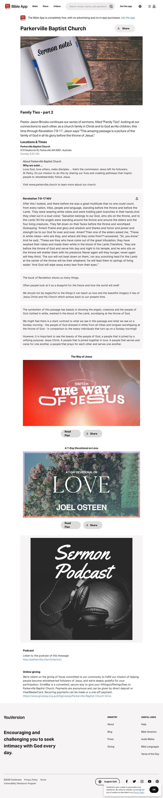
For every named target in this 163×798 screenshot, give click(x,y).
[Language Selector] (140, 6)
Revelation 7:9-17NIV (37, 198)
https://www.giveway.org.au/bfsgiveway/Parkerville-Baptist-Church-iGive (67, 696)
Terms (43, 779)
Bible (35, 6)
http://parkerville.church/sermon (42, 659)
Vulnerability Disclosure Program (20, 783)
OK (154, 789)
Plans (45, 6)
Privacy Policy (31, 779)
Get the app (126, 6)
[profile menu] (152, 6)
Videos (57, 6)
